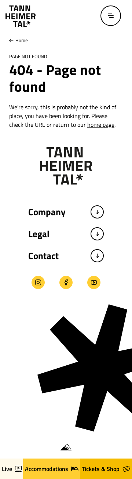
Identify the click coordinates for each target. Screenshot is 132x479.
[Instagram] (38, 282)
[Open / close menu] (110, 15)
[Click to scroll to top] (12, 432)
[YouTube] (93, 282)
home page (100, 124)
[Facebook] (66, 282)
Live (7, 468)
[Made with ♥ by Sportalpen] (66, 447)
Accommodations (46, 468)
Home (21, 40)
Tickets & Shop (101, 468)
